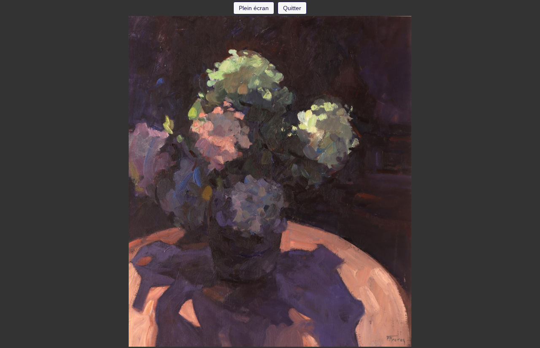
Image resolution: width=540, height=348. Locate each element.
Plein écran (254, 8)
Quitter (292, 8)
